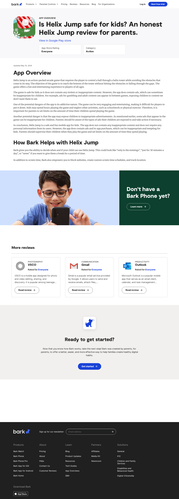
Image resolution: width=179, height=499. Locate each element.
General (120, 451)
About (42, 456)
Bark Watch (18, 451)
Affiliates (95, 451)
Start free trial (158, 4)
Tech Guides (71, 466)
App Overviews (72, 471)
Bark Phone (18, 456)
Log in (143, 4)
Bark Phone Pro (20, 461)
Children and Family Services (126, 462)
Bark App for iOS (21, 466)
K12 (119, 456)
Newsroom (96, 461)
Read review (25, 290)
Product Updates (73, 456)
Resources (70, 461)
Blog (67, 451)
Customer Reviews (48, 471)
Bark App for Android (23, 471)
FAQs (41, 461)
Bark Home (18, 475)
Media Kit (95, 456)
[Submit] (112, 431)
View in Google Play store (55, 40)
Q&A (67, 475)
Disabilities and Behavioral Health (125, 469)
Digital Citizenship (125, 476)
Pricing (42, 451)
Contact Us (44, 466)
